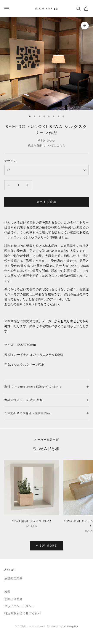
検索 (7, 592)
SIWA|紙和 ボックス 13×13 (31, 521)
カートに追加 (46, 201)
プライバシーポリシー (19, 606)
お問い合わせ (13, 599)
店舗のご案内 (13, 578)
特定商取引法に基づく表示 (22, 613)
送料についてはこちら (51, 145)
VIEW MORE (46, 545)
